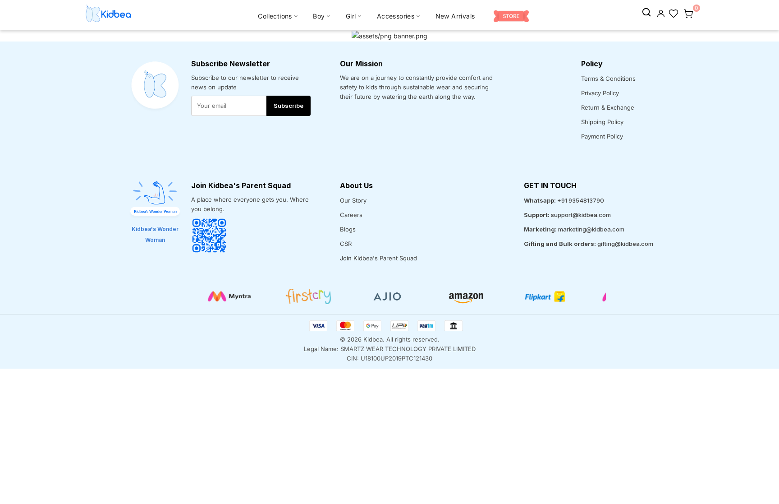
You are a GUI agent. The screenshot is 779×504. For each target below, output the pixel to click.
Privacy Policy (600, 93)
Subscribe (288, 105)
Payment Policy (602, 136)
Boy (319, 16)
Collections (275, 16)
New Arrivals (455, 16)
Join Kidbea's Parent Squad (378, 258)
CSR (346, 243)
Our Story (353, 200)
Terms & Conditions (608, 78)
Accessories (395, 16)
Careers (351, 214)
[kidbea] (646, 12)
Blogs (348, 229)
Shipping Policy (602, 121)
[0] (688, 12)
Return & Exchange (607, 107)
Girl (351, 16)
